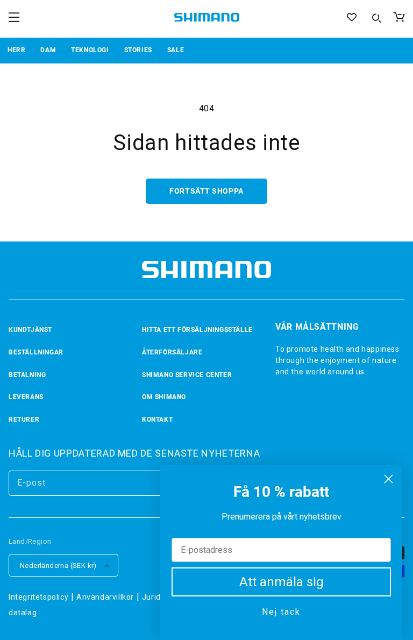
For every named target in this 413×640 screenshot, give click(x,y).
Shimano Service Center (187, 375)
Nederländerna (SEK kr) (58, 565)
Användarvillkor (105, 597)
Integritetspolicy (38, 597)
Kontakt (157, 419)
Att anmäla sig (281, 581)
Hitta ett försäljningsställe (197, 329)
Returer (24, 419)
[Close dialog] (388, 479)
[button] (14, 17)
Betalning (27, 375)
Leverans (26, 397)
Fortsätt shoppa (206, 191)
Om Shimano (164, 397)
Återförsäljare (172, 352)
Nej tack (281, 612)
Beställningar (36, 352)
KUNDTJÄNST (30, 329)
